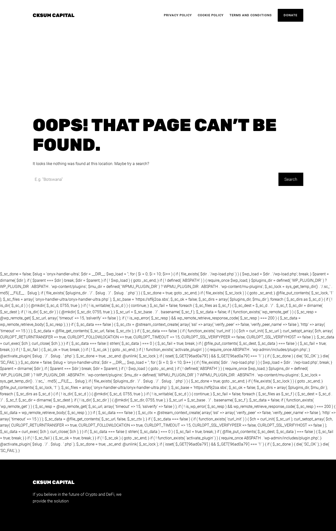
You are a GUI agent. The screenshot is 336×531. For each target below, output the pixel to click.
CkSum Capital (54, 15)
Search (290, 179)
